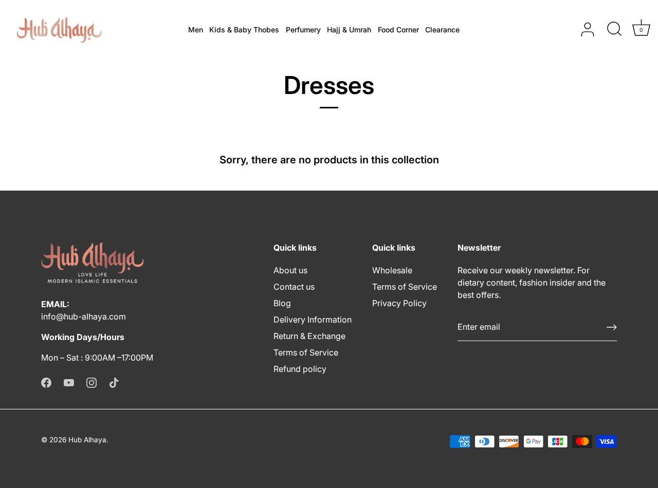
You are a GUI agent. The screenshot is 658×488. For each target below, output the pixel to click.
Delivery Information (312, 319)
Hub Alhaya (87, 440)
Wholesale (392, 270)
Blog (282, 303)
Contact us (294, 286)
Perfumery (303, 29)
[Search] (614, 29)
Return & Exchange (309, 336)
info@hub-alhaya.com (83, 316)
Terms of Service (305, 352)
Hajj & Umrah (349, 29)
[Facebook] (46, 382)
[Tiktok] (114, 382)
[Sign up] (612, 327)
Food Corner (398, 29)
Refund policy (299, 369)
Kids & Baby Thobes (244, 29)
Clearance (442, 29)
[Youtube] (69, 382)
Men (195, 29)
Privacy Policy (399, 303)
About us (290, 270)
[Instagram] (91, 382)
